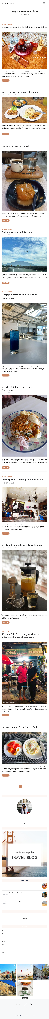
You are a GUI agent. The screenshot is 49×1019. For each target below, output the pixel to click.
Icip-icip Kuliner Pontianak (15, 146)
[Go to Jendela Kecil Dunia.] (21, 14)
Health (3, 947)
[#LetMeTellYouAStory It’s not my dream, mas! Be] (25, 972)
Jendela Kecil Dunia (8, 3)
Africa (3, 930)
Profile (3, 955)
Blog (2, 938)
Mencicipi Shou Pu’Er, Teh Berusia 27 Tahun (24, 28)
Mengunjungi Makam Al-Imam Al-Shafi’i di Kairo (13, 892)
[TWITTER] (25, 1003)
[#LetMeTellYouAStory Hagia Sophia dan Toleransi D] (8, 972)
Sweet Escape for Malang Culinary (20, 92)
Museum (3, 952)
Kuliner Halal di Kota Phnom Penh (19, 727)
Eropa (3, 944)
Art (2, 933)
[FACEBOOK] (18, 1003)
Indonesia (9, 24)
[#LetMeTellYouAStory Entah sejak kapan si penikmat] (25, 988)
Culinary (4, 24)
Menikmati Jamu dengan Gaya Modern (22, 545)
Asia (3, 631)
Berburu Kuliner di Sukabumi (17, 232)
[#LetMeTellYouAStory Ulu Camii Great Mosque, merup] (8, 988)
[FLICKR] (31, 1003)
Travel (12, 723)
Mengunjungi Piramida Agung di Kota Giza (11, 901)
